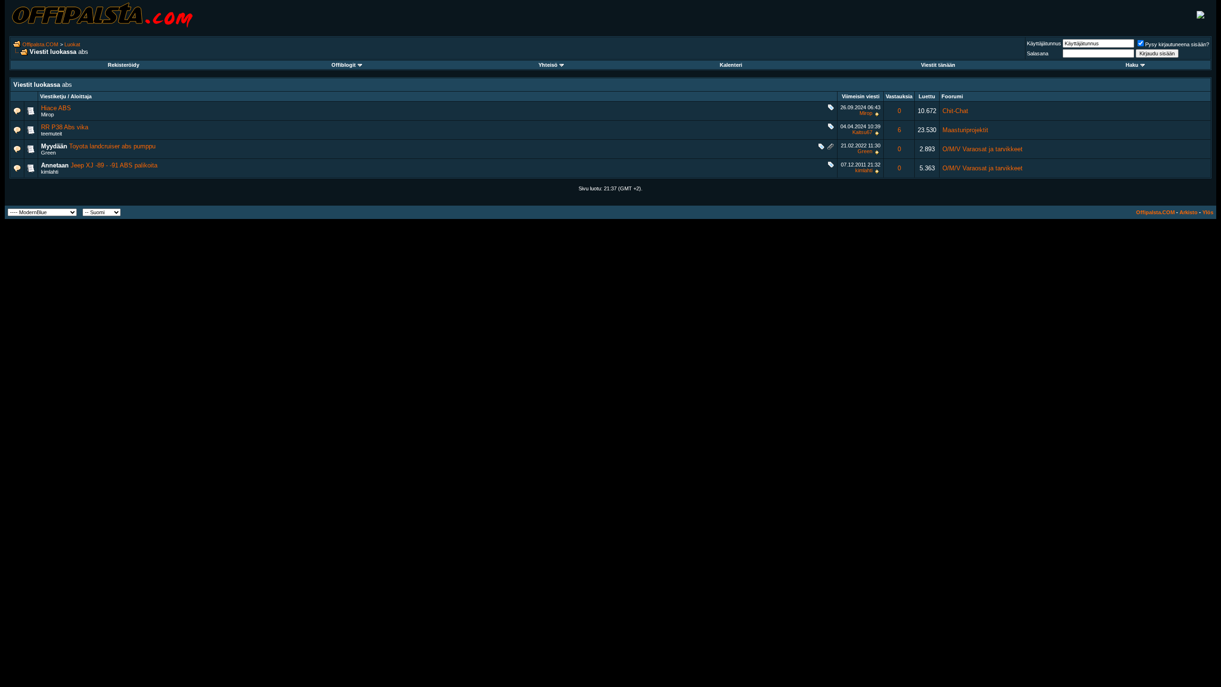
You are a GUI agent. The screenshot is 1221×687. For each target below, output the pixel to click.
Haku (1132, 65)
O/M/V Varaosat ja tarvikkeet (982, 149)
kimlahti (49, 172)
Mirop (47, 114)
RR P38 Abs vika (64, 127)
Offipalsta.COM (40, 44)
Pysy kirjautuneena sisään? (1177, 44)
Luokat (72, 44)
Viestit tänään (938, 65)
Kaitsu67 (862, 132)
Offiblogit (343, 65)
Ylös (1207, 212)
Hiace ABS (56, 108)
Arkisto (1189, 212)
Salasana (1037, 53)
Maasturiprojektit (965, 130)
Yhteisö (548, 65)
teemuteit (51, 133)
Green (48, 153)
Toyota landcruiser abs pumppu (112, 146)
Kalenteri (731, 65)
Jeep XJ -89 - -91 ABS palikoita (114, 165)
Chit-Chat (955, 110)
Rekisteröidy (123, 65)
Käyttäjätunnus (1044, 43)
